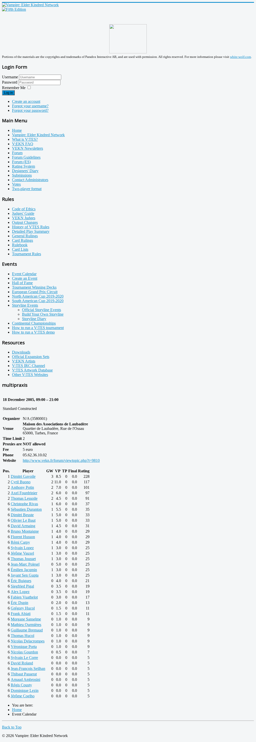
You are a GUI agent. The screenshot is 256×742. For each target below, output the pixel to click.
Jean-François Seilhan (28, 668)
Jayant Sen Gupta (24, 575)
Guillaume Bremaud (27, 630)
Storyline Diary (34, 319)
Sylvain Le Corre (24, 657)
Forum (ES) (21, 162)
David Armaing (23, 526)
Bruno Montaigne (25, 531)
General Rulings (25, 236)
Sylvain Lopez (22, 548)
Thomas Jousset (23, 559)
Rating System (23, 166)
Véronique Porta (24, 646)
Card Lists (20, 249)
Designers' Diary (25, 171)
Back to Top (12, 727)
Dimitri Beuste (22, 515)
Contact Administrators (30, 180)
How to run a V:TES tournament (38, 328)
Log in (8, 93)
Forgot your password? (30, 110)
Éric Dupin (19, 603)
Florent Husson (23, 537)
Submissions (22, 175)
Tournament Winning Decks (34, 287)
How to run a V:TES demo (33, 332)
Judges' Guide (23, 213)
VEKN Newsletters (27, 148)
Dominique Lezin (24, 690)
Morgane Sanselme (26, 619)
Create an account (26, 101)
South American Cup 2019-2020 (38, 301)
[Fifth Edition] (14, 9)
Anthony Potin (22, 487)
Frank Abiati (20, 614)
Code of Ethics (24, 209)
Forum (17, 153)
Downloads (21, 352)
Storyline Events (25, 305)
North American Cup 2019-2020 (38, 296)
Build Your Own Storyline (43, 314)
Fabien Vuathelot (24, 597)
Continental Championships (34, 323)
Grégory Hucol (23, 608)
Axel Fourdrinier (24, 493)
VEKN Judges (23, 218)
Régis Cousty (21, 685)
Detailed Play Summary (31, 231)
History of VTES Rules (30, 227)
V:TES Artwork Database (32, 370)
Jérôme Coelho (22, 696)
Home (17, 130)
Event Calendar (24, 274)
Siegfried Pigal (22, 586)
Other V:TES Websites (30, 374)
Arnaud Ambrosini (25, 679)
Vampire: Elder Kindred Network (38, 135)
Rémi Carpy (20, 542)
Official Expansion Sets (30, 357)
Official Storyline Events (41, 310)
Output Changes (25, 222)
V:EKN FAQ (22, 144)
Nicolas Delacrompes (27, 641)
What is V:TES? (25, 139)
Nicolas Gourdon (24, 652)
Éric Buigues (21, 581)
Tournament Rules (26, 254)
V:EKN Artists (23, 361)
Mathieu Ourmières (26, 624)
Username (10, 77)
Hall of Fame (22, 283)
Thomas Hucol (22, 635)
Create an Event (24, 278)
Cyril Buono (20, 482)
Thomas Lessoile (24, 498)
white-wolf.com (240, 57)
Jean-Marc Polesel (25, 564)
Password (10, 82)
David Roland (22, 663)
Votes (16, 184)
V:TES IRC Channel (28, 366)
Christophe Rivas (24, 504)
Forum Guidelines (26, 157)
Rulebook (20, 245)
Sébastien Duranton (26, 509)
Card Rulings (22, 240)
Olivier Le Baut (23, 520)
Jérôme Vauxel (22, 553)
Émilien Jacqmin (24, 570)
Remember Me (14, 88)
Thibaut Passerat (24, 674)
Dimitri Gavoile (23, 476)
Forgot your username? (30, 106)
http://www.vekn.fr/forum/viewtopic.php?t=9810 (61, 460)
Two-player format (27, 189)
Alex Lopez (20, 592)
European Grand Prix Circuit (35, 292)
